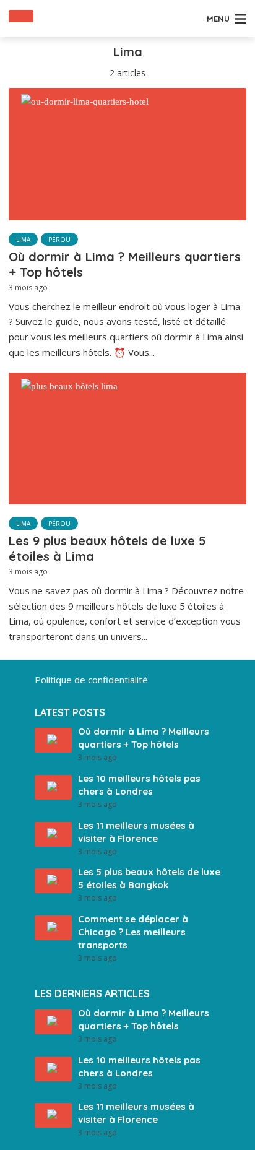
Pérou (59, 239)
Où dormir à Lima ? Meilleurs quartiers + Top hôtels (125, 264)
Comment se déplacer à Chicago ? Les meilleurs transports (133, 932)
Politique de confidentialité (91, 679)
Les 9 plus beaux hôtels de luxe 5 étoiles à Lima (107, 548)
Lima (23, 239)
